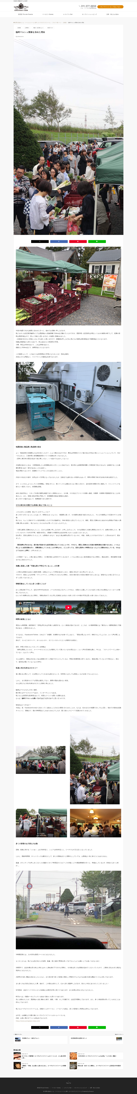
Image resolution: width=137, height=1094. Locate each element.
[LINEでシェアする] (97, 241)
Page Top (68, 1083)
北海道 (19, 27)
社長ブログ (50, 27)
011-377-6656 (88, 6)
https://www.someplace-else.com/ (28, 1021)
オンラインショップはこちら (110, 7)
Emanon (91, 1091)
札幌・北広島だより (38, 27)
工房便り (27, 27)
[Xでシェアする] (40, 241)
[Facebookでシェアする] (59, 241)
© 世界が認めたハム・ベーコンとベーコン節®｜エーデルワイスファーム (62, 1091)
